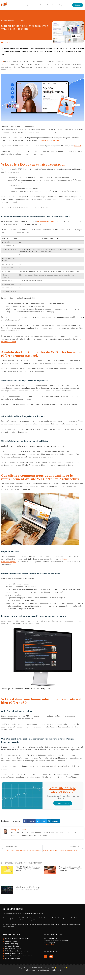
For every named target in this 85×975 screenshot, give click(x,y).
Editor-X (77, 146)
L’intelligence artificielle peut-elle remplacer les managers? (28, 888)
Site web (23, 21)
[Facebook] (51, 956)
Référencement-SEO (11, 21)
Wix (2, 61)
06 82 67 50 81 (49, 944)
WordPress (45, 140)
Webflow (56, 140)
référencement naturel (46, 221)
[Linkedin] (45, 956)
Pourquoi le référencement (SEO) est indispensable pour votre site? (70, 868)
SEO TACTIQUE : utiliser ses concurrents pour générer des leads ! (28, 868)
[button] (29, 821)
